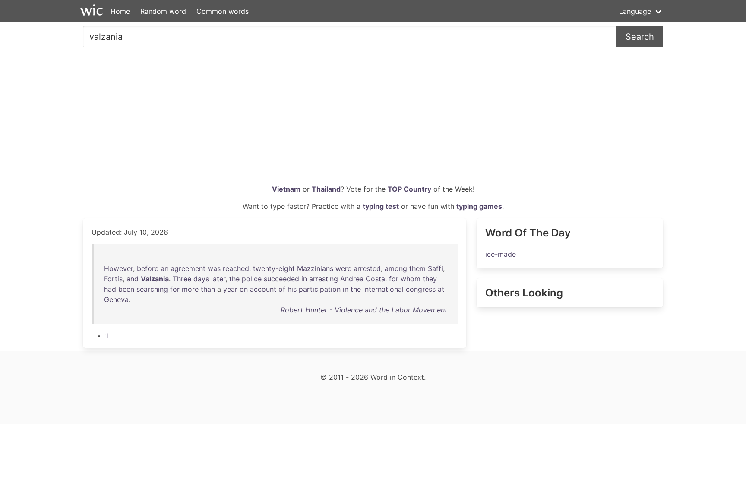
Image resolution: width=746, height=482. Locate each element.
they (430, 278)
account (263, 289)
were (343, 268)
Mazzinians (315, 268)
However (118, 268)
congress (421, 289)
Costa (375, 278)
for (393, 278)
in (304, 278)
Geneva (116, 299)
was (214, 268)
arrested (367, 268)
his (292, 289)
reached (236, 268)
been (126, 289)
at (441, 289)
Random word (163, 11)
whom (410, 278)
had (110, 289)
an (164, 268)
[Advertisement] (373, 119)
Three (182, 278)
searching (152, 289)
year (230, 289)
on (244, 289)
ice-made (500, 254)
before (147, 268)
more (190, 289)
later (218, 278)
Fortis (113, 278)
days (201, 278)
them (417, 268)
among (396, 268)
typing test (381, 206)
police (252, 278)
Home (120, 11)
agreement (188, 268)
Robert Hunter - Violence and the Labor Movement (364, 310)
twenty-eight (274, 268)
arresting (323, 278)
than (208, 289)
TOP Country (409, 189)
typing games (479, 206)
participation (320, 289)
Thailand (326, 189)
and (132, 278)
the (234, 278)
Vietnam (286, 189)
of (281, 289)
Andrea (352, 278)
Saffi (435, 268)
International (383, 289)
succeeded (281, 278)
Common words (222, 11)
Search (640, 37)
